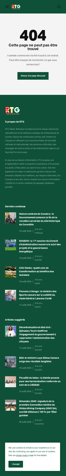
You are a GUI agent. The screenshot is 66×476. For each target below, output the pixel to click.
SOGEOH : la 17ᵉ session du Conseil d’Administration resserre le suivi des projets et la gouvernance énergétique (40, 246)
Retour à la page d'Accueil (33, 75)
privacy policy (22, 455)
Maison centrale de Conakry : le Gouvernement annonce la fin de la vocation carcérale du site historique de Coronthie (39, 219)
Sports (38, 307)
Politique (39, 233)
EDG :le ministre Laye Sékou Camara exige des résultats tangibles (39, 360)
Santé (37, 283)
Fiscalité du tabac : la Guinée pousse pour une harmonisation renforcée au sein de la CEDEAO (39, 381)
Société (38, 260)
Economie (39, 424)
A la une (38, 229)
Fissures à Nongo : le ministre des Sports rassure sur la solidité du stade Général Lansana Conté (38, 295)
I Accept (16, 464)
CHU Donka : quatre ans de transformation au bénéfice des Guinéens (36, 271)
